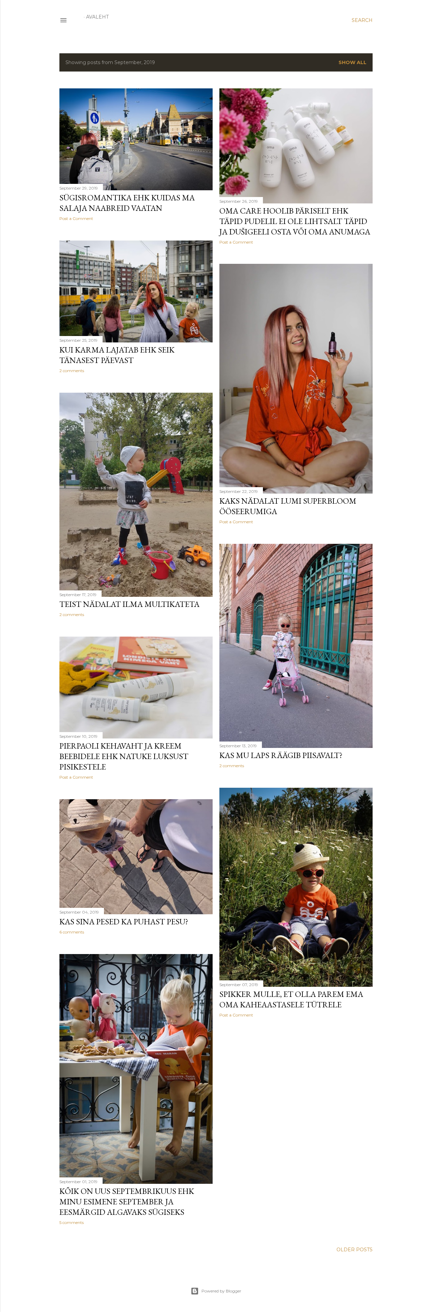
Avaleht (97, 17)
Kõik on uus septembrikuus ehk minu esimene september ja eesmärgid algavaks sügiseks (126, 1201)
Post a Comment (76, 218)
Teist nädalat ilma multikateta (129, 604)
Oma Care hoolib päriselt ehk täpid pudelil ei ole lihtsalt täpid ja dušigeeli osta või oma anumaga (294, 221)
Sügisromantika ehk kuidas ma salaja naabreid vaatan (127, 202)
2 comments (71, 370)
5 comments (71, 1222)
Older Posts (354, 1250)
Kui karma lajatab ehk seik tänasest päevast (116, 354)
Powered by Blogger (221, 1290)
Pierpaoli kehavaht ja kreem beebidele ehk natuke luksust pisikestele (123, 756)
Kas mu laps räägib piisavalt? (281, 755)
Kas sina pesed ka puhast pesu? (123, 921)
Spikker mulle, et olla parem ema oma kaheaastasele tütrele (291, 999)
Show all (353, 62)
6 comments (71, 931)
